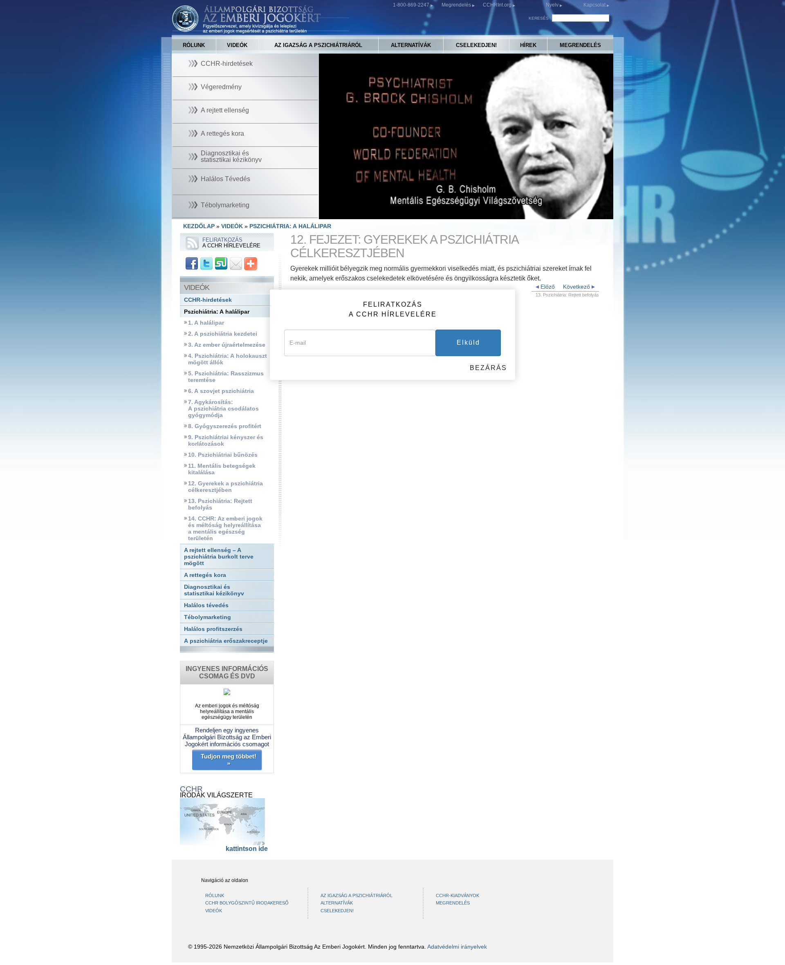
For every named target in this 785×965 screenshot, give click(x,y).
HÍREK (528, 45)
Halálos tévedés (206, 605)
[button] (343, 213)
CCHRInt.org (498, 5)
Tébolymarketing (207, 617)
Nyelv (552, 5)
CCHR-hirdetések (208, 300)
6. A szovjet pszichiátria (221, 391)
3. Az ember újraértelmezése (226, 345)
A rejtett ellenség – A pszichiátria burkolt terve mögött (218, 556)
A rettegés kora (205, 575)
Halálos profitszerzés (213, 629)
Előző (547, 286)
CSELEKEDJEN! (476, 45)
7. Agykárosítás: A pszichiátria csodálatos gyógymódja (223, 408)
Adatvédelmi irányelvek (457, 946)
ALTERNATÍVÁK (411, 45)
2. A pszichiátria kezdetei (222, 334)
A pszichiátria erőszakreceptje (226, 641)
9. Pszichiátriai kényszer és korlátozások (225, 440)
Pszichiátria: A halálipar (216, 312)
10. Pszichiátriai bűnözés (223, 455)
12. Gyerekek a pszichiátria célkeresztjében (225, 486)
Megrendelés (457, 5)
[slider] (465, 213)
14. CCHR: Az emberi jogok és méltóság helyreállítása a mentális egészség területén (225, 528)
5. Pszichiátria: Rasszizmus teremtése (226, 376)
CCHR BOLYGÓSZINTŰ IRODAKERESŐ (247, 902)
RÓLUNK (194, 45)
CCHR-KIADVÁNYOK (457, 895)
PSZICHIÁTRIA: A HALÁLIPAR (290, 226)
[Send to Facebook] (191, 263)
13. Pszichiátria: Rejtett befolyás (220, 504)
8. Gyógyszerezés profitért (224, 426)
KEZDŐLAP (199, 226)
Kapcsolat (595, 5)
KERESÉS (539, 18)
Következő (577, 286)
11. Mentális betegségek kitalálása (222, 469)
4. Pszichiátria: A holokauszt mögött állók (227, 359)
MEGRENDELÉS (580, 45)
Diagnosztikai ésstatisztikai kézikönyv (214, 590)
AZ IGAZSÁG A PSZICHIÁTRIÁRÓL (318, 45)
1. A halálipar (206, 323)
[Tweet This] (206, 263)
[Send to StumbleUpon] (221, 263)
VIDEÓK (237, 45)
